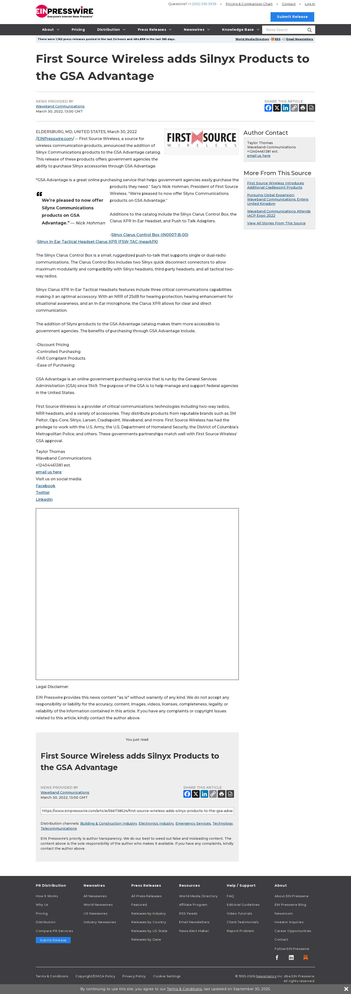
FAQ (230, 896)
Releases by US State (149, 931)
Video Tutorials (239, 913)
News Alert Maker (194, 931)
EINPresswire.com (55, 138)
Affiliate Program (193, 904)
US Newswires (95, 913)
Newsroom (284, 913)
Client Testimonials (242, 922)
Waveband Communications (60, 106)
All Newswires (95, 896)
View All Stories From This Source (276, 223)
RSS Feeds (188, 913)
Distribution (46, 922)
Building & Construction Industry (108, 823)
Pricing (249, 4)
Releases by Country (148, 922)
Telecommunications (59, 828)
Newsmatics (266, 976)
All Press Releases (146, 896)
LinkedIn (44, 499)
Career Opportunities (293, 931)
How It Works (47, 896)
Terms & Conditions (52, 976)
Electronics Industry (156, 823)
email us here (49, 472)
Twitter (43, 492)
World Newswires (98, 904)
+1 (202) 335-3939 (202, 4)
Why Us (42, 904)
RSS (278, 39)
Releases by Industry (148, 913)
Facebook (45, 486)
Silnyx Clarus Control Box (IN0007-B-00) (149, 235)
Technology (223, 823)
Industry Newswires (100, 922)
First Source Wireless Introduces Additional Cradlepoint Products (275, 185)
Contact (289, 4)
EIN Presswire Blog (290, 904)
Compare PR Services (54, 931)
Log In (310, 4)
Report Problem (240, 931)
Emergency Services (193, 823)
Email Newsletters (299, 39)
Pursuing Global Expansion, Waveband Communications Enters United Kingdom (277, 199)
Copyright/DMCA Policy (95, 976)
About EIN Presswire (291, 896)
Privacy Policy (134, 976)
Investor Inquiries (289, 922)
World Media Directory (252, 39)
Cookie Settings (167, 976)
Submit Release (292, 17)
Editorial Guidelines (243, 904)
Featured (139, 904)
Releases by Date (146, 939)
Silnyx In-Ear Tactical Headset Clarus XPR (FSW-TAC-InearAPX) (97, 241)
